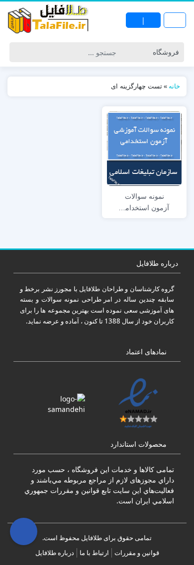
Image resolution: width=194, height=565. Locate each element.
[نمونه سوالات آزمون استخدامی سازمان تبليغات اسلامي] (144, 147)
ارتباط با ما (94, 552)
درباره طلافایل (54, 552)
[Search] (18, 52)
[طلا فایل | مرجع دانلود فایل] (48, 20)
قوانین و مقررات (136, 552)
